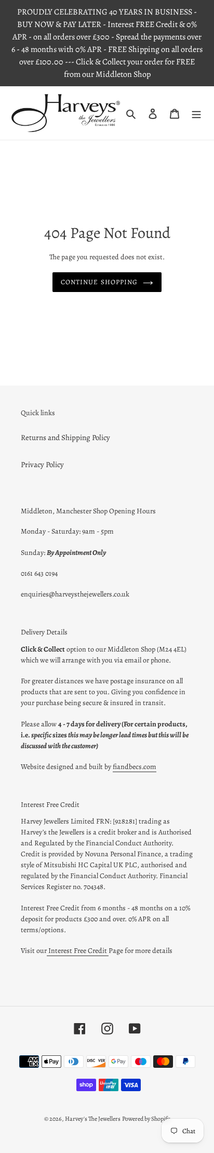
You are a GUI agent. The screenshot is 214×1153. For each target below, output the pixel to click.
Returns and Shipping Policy (65, 437)
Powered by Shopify (146, 1119)
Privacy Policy (42, 464)
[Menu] (196, 113)
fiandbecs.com (134, 767)
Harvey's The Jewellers (93, 1119)
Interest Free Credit (78, 951)
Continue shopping (99, 281)
